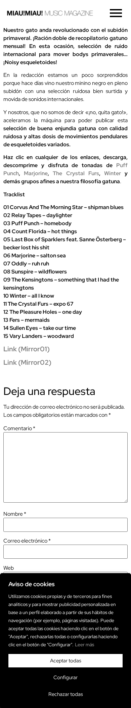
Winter (112, 173)
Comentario (19, 428)
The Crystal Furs (76, 173)
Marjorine (36, 173)
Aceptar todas (65, 660)
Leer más (84, 645)
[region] (65, 640)
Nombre (14, 514)
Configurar (65, 677)
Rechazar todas (65, 694)
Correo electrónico (27, 541)
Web (8, 568)
